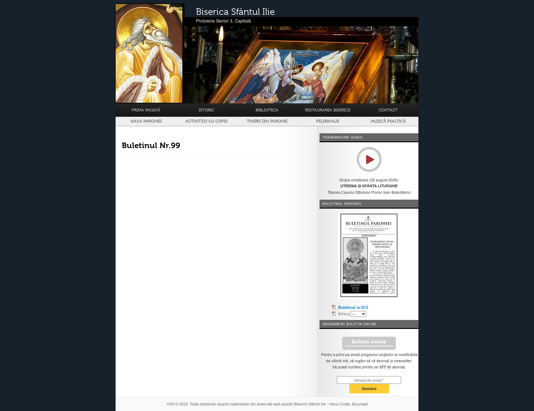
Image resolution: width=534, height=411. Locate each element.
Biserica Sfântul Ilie (235, 11)
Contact (388, 110)
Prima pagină (146, 110)
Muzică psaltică (388, 121)
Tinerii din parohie (267, 121)
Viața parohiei (146, 121)
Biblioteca (267, 110)
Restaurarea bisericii (327, 110)
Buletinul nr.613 (353, 307)
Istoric (206, 110)
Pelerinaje (327, 121)
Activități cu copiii (206, 121)
